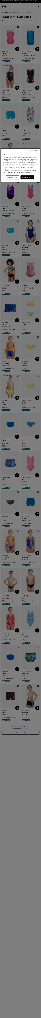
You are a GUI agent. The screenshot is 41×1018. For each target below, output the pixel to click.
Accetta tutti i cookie (27, 177)
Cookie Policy (10, 172)
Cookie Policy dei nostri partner (22, 172)
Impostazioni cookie (12, 177)
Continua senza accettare (32, 150)
